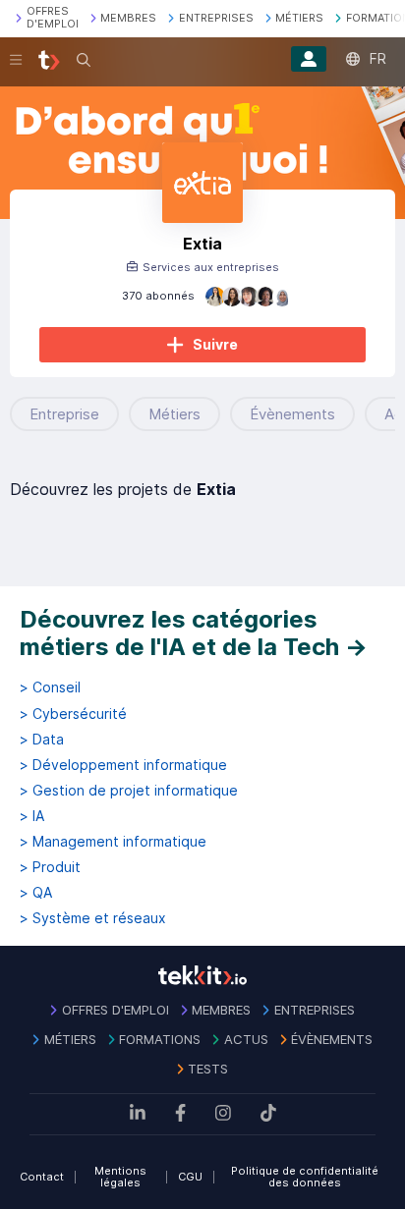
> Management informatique (113, 842)
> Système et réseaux (93, 918)
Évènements (292, 414)
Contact (42, 1176)
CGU (190, 1176)
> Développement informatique (123, 765)
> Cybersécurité (73, 714)
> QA (36, 893)
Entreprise (64, 414)
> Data (42, 739)
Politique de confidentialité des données (304, 1177)
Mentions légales (120, 1177)
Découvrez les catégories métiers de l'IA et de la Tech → (194, 633)
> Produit (50, 867)
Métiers (174, 414)
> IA (32, 816)
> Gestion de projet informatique (129, 790)
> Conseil (50, 687)
